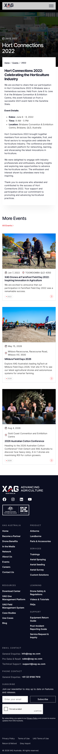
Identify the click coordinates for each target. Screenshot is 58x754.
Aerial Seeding (37, 564)
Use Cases (7, 618)
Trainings (35, 554)
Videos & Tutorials (39, 599)
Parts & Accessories (40, 541)
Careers (6, 567)
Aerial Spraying (38, 559)
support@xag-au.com (34, 664)
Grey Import (25, 743)
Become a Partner (11, 536)
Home (7, 63)
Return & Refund (9, 743)
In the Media (8, 546)
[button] (51, 6)
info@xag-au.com (31, 653)
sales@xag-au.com (32, 658)
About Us (7, 556)
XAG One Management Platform (13, 598)
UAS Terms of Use (41, 738)
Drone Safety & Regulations (38, 593)
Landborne (35, 536)
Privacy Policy (8, 738)
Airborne (34, 531)
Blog (4, 623)
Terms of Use (24, 738)
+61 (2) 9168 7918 (31, 677)
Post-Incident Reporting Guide (38, 627)
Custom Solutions (39, 574)
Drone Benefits (10, 541)
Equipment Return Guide (39, 619)
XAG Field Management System (13, 606)
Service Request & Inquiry (39, 636)
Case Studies (9, 613)
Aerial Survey (37, 569)
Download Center (11, 591)
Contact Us (8, 572)
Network (6, 551)
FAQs (32, 604)
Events (15, 63)
